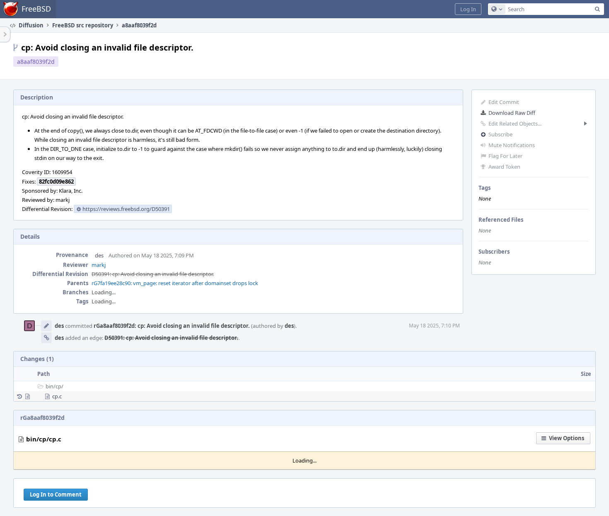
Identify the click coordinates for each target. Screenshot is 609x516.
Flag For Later (505, 156)
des (99, 255)
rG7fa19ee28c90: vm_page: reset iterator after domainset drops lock (175, 283)
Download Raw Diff (511, 112)
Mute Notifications (511, 145)
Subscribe (500, 134)
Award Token (504, 166)
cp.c (57, 396)
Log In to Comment (56, 494)
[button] (468, 9)
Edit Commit (503, 102)
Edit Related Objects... (514, 123)
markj (99, 265)
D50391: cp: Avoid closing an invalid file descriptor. (153, 274)
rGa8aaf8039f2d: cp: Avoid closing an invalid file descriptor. (172, 325)
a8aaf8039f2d (36, 61)
